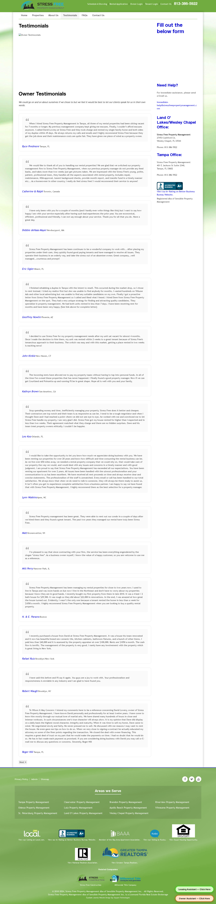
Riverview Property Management (172, 802)
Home (24, 16)
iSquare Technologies (122, 898)
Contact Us (165, 4)
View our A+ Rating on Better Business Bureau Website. (72, 840)
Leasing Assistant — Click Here (194, 889)
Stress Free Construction (90, 885)
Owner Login (136, 4)
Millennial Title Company (125, 885)
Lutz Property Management (78, 807)
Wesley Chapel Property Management (129, 813)
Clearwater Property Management (82, 802)
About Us (53, 16)
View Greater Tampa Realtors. (125, 863)
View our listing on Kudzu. (154, 840)
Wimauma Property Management (172, 807)
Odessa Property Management (33, 807)
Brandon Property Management (126, 802)
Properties (38, 16)
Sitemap (45, 779)
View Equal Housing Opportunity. (183, 840)
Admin (34, 779)
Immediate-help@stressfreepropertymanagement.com (177, 105)
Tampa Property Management (33, 802)
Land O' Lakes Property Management (83, 813)
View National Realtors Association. (83, 863)
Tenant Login (151, 4)
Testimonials (70, 16)
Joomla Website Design (102, 898)
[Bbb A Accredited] (170, 186)
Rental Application (119, 4)
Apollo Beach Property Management (128, 807)
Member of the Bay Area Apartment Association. (119, 840)
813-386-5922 (185, 4)
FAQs (84, 16)
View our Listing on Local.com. (32, 840)
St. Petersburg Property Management (37, 813)
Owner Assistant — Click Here (194, 898)
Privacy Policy (21, 779)
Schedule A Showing (97, 4)
